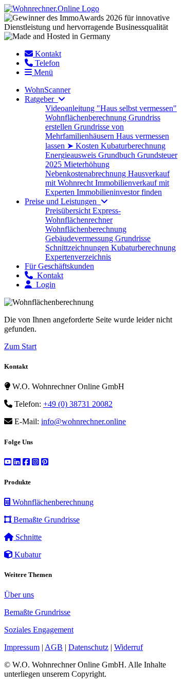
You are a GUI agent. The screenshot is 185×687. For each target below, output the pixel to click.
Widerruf (128, 647)
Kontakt (48, 275)
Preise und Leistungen (63, 201)
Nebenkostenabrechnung (86, 173)
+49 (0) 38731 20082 (78, 404)
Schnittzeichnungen (78, 247)
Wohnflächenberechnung (86, 117)
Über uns (19, 594)
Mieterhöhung (86, 164)
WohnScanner (47, 89)
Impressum (22, 647)
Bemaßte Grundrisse (45, 519)
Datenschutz (88, 647)
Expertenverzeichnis (78, 256)
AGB (54, 647)
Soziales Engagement (38, 629)
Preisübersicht (68, 210)
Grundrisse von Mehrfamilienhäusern (84, 131)
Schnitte (27, 537)
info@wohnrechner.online (83, 421)
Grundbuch (117, 155)
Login (43, 284)
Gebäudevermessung (80, 238)
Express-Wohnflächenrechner (83, 215)
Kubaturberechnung (133, 145)
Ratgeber (41, 99)
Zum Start (20, 346)
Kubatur (26, 554)
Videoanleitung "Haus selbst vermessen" (111, 108)
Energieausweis (71, 155)
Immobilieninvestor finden (119, 192)
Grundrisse (133, 238)
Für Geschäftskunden (59, 266)
